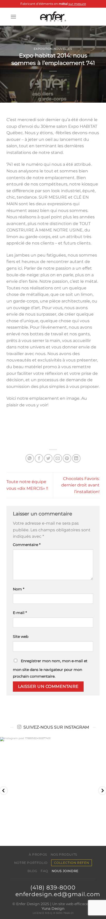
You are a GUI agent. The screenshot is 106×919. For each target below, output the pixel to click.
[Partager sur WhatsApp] (29, 458)
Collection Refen (71, 863)
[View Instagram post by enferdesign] (100, 836)
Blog (32, 871)
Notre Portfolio (31, 863)
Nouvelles (63, 49)
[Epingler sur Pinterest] (67, 458)
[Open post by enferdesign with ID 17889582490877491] (53, 790)
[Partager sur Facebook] (39, 458)
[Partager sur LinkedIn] (76, 458)
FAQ (44, 871)
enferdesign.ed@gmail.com (57, 894)
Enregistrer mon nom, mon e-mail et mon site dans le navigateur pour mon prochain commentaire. (50, 669)
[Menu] (13, 16)
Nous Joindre (65, 871)
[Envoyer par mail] (58, 458)
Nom (18, 589)
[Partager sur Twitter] (48, 458)
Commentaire (26, 544)
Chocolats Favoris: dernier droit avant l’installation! (80, 485)
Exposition (43, 49)
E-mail (20, 612)
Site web (20, 636)
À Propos (38, 854)
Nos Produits (64, 854)
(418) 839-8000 (53, 887)
